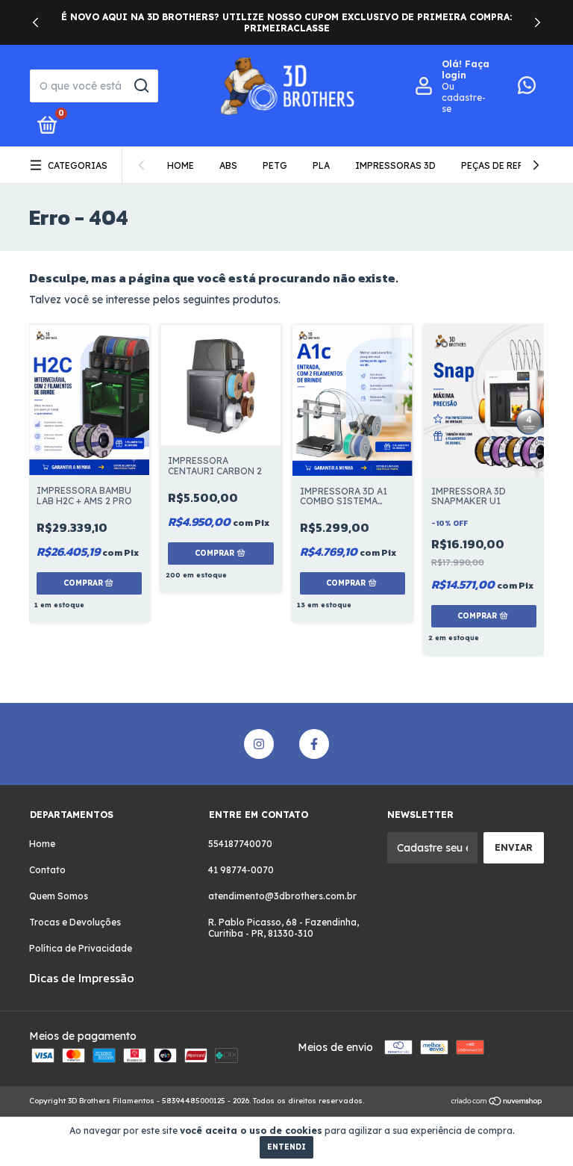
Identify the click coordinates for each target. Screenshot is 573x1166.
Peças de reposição (511, 165)
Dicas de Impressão (81, 978)
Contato (47, 869)
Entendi (286, 1147)
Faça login (465, 69)
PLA (321, 165)
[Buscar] (140, 85)
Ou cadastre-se (464, 97)
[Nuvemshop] (497, 1102)
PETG (275, 165)
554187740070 (240, 843)
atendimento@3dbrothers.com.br (282, 896)
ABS (228, 165)
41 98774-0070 (241, 869)
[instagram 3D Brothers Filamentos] (259, 744)
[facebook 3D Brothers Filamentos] (314, 744)
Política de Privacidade (80, 948)
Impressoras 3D (395, 165)
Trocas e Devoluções (75, 922)
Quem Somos (58, 896)
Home (180, 165)
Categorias (77, 165)
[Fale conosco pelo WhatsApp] (526, 88)
